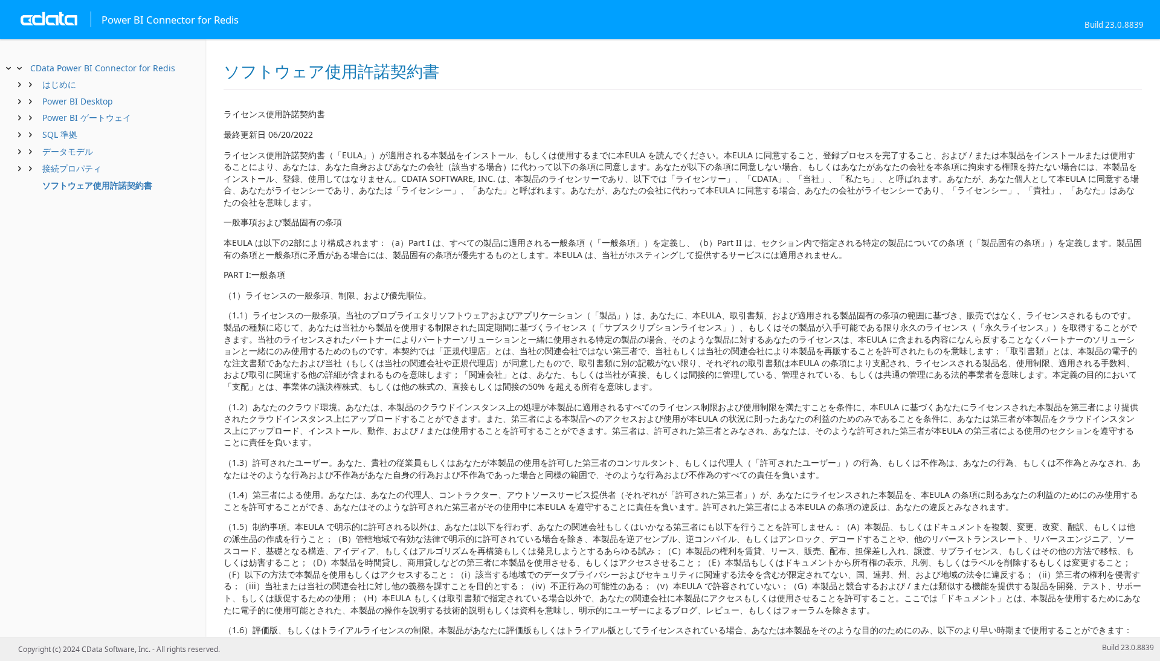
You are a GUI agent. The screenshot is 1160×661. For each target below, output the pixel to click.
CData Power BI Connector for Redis (102, 68)
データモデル (67, 151)
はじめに (59, 84)
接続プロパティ (72, 168)
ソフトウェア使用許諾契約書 (97, 185)
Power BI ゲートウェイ (86, 117)
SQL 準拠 (59, 134)
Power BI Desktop (77, 101)
